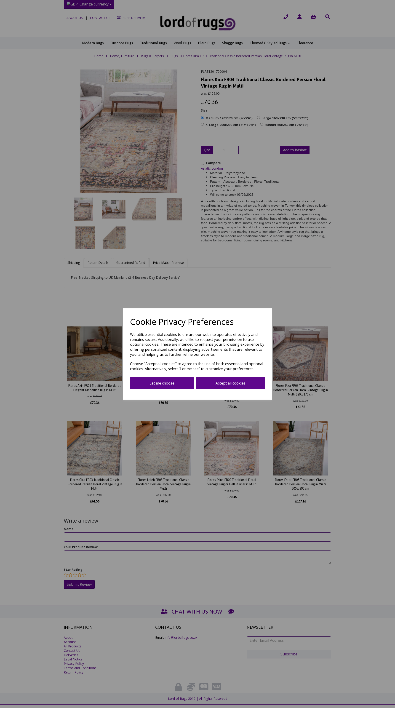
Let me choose (161, 383)
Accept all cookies (231, 383)
